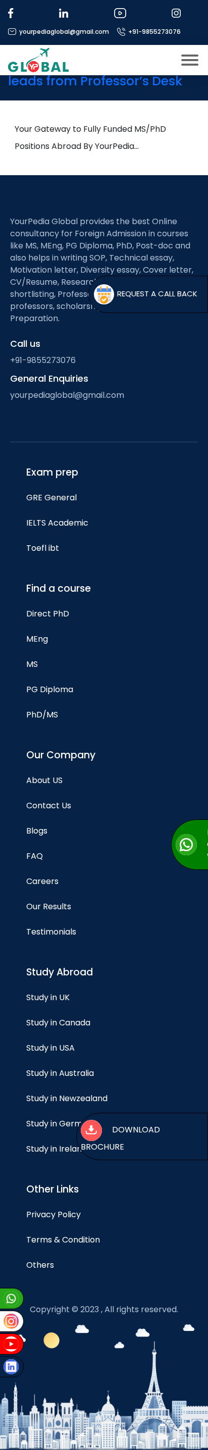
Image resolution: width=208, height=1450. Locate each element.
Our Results (48, 906)
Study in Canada (58, 1022)
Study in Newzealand (67, 1098)
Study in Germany (61, 1123)
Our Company (60, 755)
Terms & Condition (63, 1240)
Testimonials (51, 932)
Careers (42, 881)
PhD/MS (42, 714)
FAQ (34, 856)
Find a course (58, 588)
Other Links (52, 1189)
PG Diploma (49, 689)
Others (40, 1265)
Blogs (36, 831)
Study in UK (48, 997)
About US (44, 780)
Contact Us (48, 805)
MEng (37, 639)
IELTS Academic (57, 523)
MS (32, 664)
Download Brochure (120, 1138)
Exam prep (52, 472)
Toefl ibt (42, 548)
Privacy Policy (53, 1214)
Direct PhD (47, 613)
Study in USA (50, 1048)
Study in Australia (60, 1073)
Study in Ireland (56, 1149)
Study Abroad (59, 972)
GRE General (51, 497)
